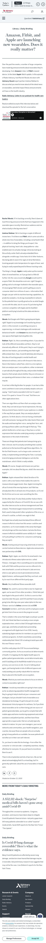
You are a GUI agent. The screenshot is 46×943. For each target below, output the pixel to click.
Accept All (35, 938)
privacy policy (10, 923)
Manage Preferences (13, 938)
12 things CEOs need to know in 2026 (23, 5)
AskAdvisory (37, 18)
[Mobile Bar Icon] (3, 18)
